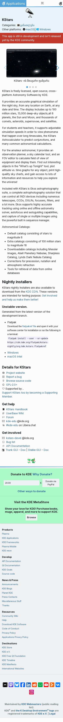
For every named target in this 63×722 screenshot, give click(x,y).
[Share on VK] (58, 683)
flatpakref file (29, 326)
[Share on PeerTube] (52, 683)
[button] (27, 87)
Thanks (5, 605)
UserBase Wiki (15, 413)
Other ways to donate (32, 491)
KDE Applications (10, 538)
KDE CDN (32, 291)
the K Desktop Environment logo (35, 710)
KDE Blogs (7, 588)
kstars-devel (13, 438)
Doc (23, 449)
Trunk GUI (12, 449)
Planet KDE (7, 593)
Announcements (10, 584)
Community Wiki (10, 616)
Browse (31, 517)
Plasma (5, 533)
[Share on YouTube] (46, 683)
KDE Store (7, 647)
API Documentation (18, 445)
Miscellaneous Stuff (11, 601)
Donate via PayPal (51, 483)
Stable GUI (34, 449)
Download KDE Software (14, 624)
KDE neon (7, 550)
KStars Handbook (17, 409)
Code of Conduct (10, 628)
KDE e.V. (6, 651)
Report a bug (14, 376)
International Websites (13, 668)
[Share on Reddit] (34, 683)
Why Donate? (42, 474)
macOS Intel (14, 356)
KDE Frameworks (10, 542)
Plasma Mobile (9, 546)
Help (4, 620)
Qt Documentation (11, 565)
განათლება (27, 25)
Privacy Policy (9, 633)
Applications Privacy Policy (15, 637)
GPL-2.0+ (11, 384)
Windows (45, 29)
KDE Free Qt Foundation (13, 656)
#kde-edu (12, 425)
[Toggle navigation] (42, 3)
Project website (15, 372)
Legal (52, 713)
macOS (30, 29)
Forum (10, 417)
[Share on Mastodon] (11, 683)
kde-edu (11, 421)
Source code (8, 573)
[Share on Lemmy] (40, 683)
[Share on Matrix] (5, 683)
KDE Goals (7, 569)
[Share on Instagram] (31, 690)
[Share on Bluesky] (17, 683)
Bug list (10, 442)
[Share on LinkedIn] (28, 683)
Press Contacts (9, 597)
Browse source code (18, 380)
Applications (13, 4)
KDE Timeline (8, 660)
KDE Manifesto (9, 664)
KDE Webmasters (31, 704)
